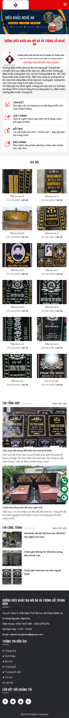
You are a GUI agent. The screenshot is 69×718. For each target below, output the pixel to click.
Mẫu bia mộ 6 (17, 307)
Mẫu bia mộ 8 (17, 270)
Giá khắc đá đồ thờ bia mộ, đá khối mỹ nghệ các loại (44, 535)
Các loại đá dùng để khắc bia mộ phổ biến (27, 450)
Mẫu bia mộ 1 (17, 381)
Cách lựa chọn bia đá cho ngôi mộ (22, 507)
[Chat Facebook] (64, 489)
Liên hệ (8, 682)
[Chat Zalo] (64, 498)
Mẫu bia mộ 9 (51, 233)
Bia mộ (8, 661)
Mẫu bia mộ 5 (51, 307)
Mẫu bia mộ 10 (17, 233)
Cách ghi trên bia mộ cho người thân (42, 572)
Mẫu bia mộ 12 (17, 196)
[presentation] (3, 24)
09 (7, 497)
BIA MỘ (34, 162)
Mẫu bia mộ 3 (17, 344)
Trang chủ (10, 650)
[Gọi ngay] (64, 481)
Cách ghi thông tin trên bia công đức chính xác (43, 553)
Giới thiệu (9, 656)
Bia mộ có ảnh (52, 381)
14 (7, 440)
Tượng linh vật (12, 671)
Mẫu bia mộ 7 (51, 270)
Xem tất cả (59, 403)
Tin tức (8, 677)
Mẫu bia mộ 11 (51, 196)
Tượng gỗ (10, 666)
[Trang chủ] (16, 4)
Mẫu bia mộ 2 (51, 344)
